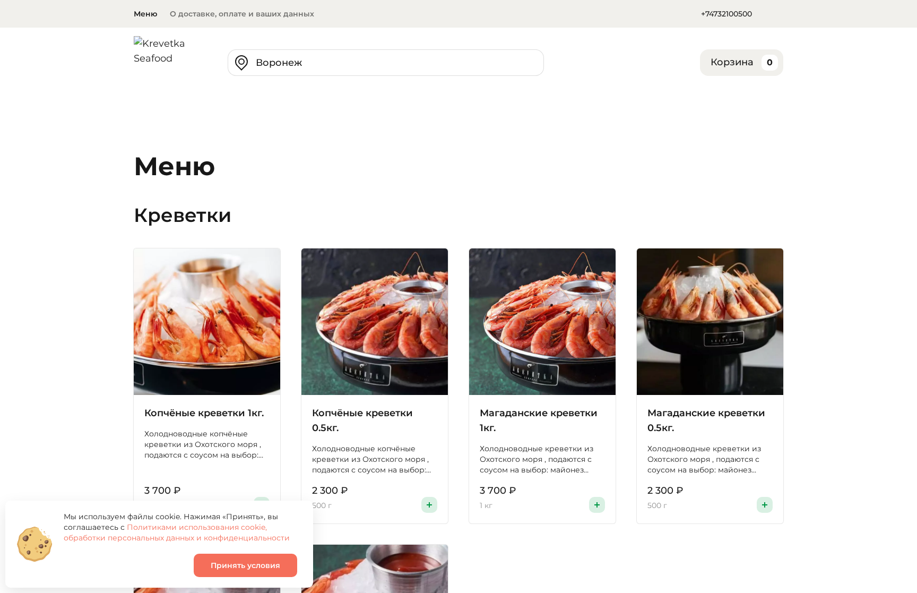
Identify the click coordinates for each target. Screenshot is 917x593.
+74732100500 (726, 14)
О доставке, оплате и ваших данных (242, 14)
